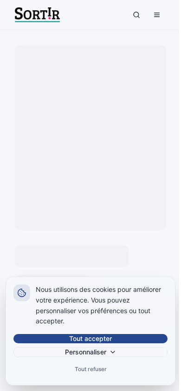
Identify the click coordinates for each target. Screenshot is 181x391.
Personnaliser (85, 352)
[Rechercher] (136, 15)
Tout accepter (90, 338)
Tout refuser (91, 369)
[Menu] (157, 15)
